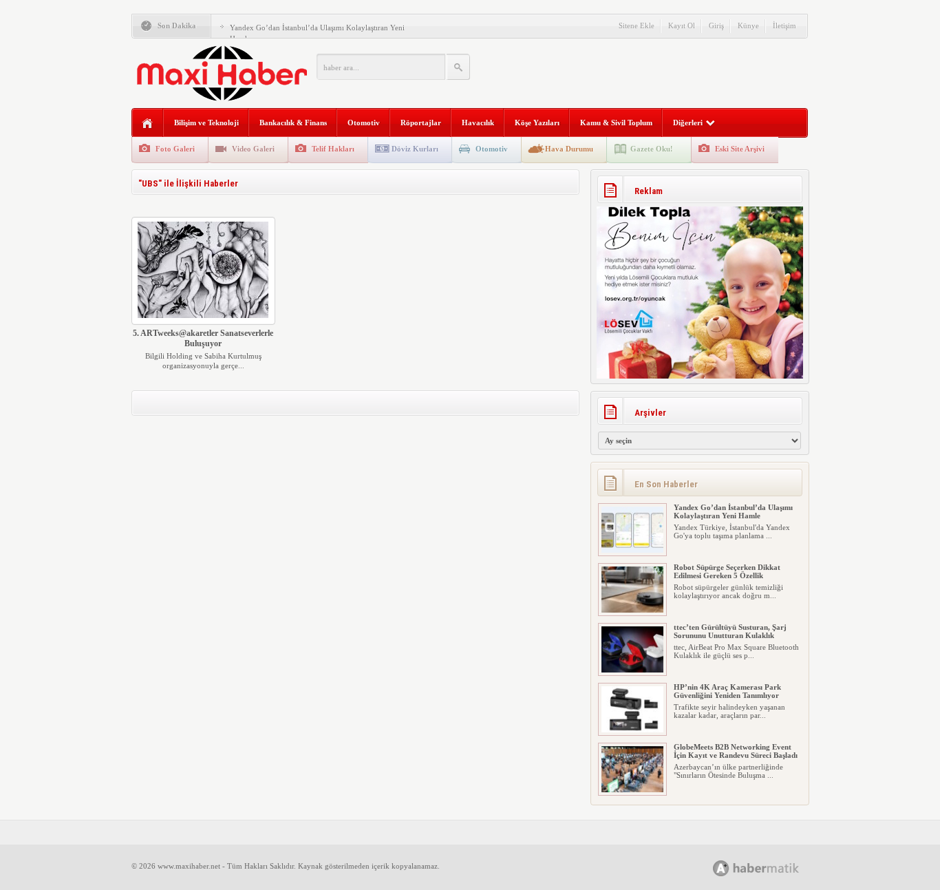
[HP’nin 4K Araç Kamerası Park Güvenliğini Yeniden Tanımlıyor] (632, 729)
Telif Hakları (333, 149)
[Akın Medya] (721, 868)
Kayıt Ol (681, 25)
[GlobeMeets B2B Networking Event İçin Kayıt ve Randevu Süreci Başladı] (632, 789)
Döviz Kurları (415, 149)
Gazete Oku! (651, 149)
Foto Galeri (175, 149)
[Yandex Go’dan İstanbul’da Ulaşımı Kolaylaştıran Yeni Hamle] (632, 550)
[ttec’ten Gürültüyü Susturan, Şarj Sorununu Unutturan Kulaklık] (632, 670)
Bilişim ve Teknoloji (206, 122)
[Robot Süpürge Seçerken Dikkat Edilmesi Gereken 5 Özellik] (632, 610)
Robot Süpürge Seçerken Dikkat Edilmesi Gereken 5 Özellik (727, 571)
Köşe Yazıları (537, 122)
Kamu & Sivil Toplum (616, 122)
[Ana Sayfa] (147, 123)
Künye (748, 25)
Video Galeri (253, 149)
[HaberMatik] (771, 867)
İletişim (784, 25)
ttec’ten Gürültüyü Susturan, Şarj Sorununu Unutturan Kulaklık (730, 631)
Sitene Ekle (636, 25)
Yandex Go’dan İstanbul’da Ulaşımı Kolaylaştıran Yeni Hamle (733, 511)
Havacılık (478, 122)
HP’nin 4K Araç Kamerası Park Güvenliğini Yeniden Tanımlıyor (727, 691)
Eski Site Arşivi (740, 149)
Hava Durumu (569, 149)
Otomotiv (364, 122)
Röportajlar (420, 122)
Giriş (716, 25)
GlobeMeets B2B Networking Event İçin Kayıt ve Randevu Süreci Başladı (736, 751)
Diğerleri (688, 122)
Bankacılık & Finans (293, 122)
